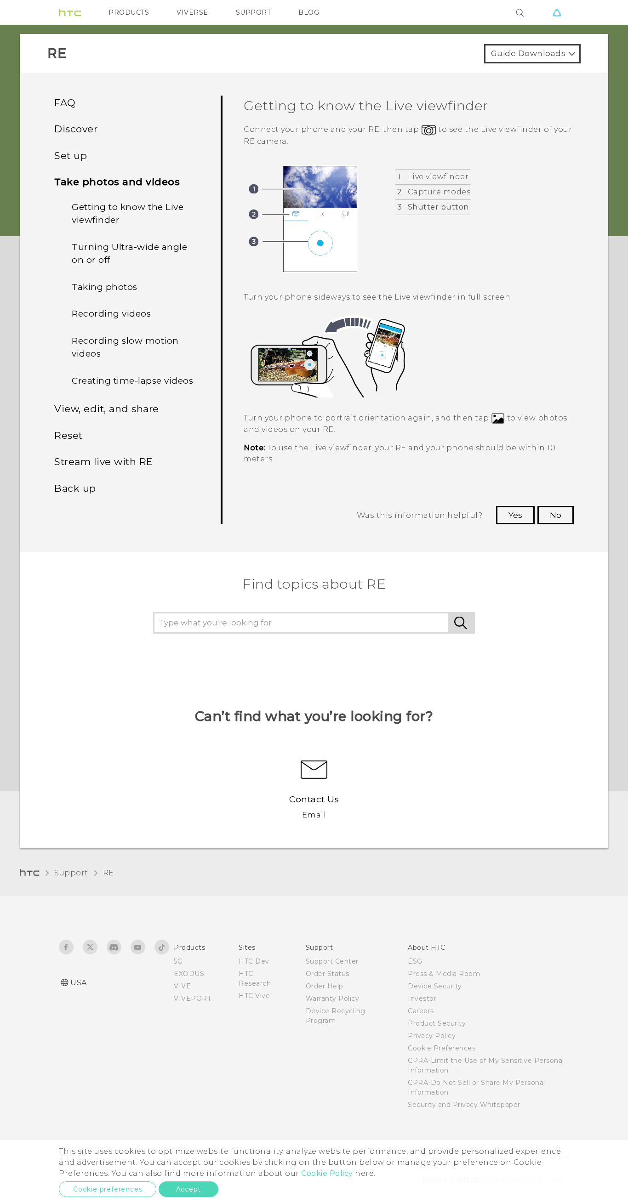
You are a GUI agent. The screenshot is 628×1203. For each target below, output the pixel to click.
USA (78, 982)
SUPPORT (253, 12)
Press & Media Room (444, 974)
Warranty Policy (333, 998)
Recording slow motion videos (125, 347)
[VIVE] (557, 12)
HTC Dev (254, 961)
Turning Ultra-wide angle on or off (129, 254)
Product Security (437, 1023)
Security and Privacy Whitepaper (464, 1105)
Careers (421, 1011)
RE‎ (108, 872)
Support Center (332, 961)
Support (71, 872)
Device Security (435, 986)
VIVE (182, 986)
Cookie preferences (107, 1189)
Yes (515, 515)
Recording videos (111, 313)
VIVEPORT (192, 998)
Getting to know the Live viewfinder (127, 214)
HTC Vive (254, 996)
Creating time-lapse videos (132, 380)
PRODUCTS (128, 12)
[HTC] (70, 12)
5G (178, 961)
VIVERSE (192, 12)
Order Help (324, 986)
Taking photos (104, 287)
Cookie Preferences (441, 1048)
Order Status (327, 974)
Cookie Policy (327, 1173)
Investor (422, 998)
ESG (415, 961)
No (555, 515)
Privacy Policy (432, 1036)
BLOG (308, 12)
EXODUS (189, 974)
